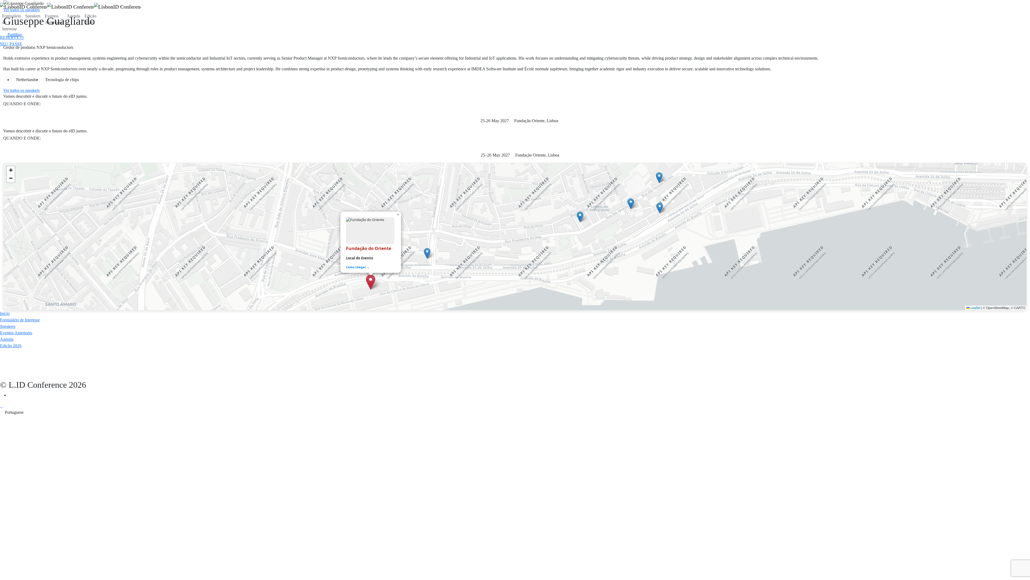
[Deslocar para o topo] (1, 406)
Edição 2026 (90, 19)
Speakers (33, 16)
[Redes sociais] (10, 395)
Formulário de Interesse (11, 22)
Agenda (73, 16)
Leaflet (975, 307)
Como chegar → (358, 267)
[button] (21, 90)
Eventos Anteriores (53, 19)
